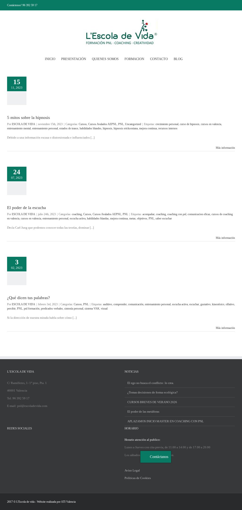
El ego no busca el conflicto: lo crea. (150, 383)
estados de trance (68, 128)
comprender (120, 304)
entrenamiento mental (19, 128)
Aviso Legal (132, 470)
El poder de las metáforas (143, 411)
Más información (225, 147)
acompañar (149, 214)
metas (132, 218)
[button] (190, 58)
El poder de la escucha (26, 207)
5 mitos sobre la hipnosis (28, 117)
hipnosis (107, 128)
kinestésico (218, 304)
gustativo (205, 304)
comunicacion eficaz (199, 214)
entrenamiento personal (45, 128)
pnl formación (31, 308)
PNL (121, 124)
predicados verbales (52, 308)
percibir (11, 308)
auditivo (107, 304)
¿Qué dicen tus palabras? (28, 297)
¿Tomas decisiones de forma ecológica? (152, 392)
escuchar (194, 304)
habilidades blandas (98, 218)
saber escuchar (164, 218)
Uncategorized (133, 124)
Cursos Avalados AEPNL (102, 124)
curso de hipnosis (189, 124)
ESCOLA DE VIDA (23, 124)
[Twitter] (14, 439)
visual (104, 308)
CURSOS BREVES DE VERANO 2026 (152, 402)
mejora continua (148, 128)
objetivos (142, 218)
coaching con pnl (176, 214)
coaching (77, 214)
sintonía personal (73, 308)
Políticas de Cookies (138, 478)
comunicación (135, 304)
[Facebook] (8, 439)
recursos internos (167, 128)
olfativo (230, 304)
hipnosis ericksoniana (126, 128)
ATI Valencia (68, 501)
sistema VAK (92, 308)
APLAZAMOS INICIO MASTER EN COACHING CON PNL (165, 421)
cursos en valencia (211, 124)
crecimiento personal (167, 124)
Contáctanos (159, 457)
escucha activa (78, 218)
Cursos (83, 124)
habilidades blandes (90, 128)
